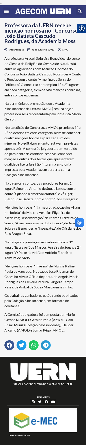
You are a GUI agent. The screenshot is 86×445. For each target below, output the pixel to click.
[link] (43, 11)
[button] (6, 11)
